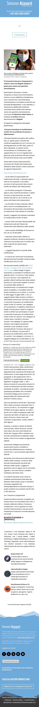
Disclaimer (7, 702)
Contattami (19, 35)
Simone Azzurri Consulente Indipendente (22, 697)
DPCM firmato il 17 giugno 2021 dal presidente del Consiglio (18, 267)
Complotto (23, 77)
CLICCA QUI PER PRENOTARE (16, 679)
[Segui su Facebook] (4, 654)
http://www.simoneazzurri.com (15, 173)
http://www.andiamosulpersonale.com (18, 523)
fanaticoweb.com (29, 702)
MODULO (9, 519)
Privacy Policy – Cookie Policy (23, 700)
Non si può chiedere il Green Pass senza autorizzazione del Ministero (18, 74)
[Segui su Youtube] (23, 654)
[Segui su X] (9, 654)
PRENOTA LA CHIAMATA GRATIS (18, 686)
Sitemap (8, 700)
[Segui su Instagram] (18, 654)
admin (8, 77)
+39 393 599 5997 (19, 14)
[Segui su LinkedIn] (13, 654)
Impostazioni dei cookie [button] (11, 661)
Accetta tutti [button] (24, 360)
